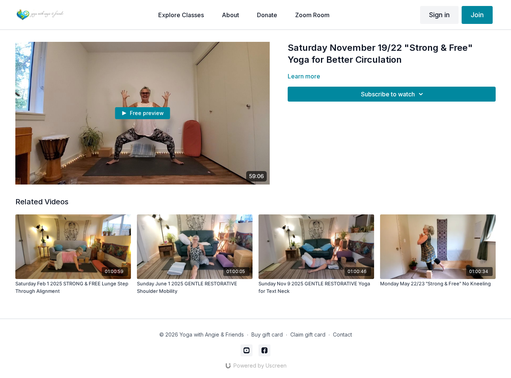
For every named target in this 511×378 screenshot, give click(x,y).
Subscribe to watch (388, 94)
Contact (342, 334)
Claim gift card (307, 334)
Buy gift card (267, 334)
